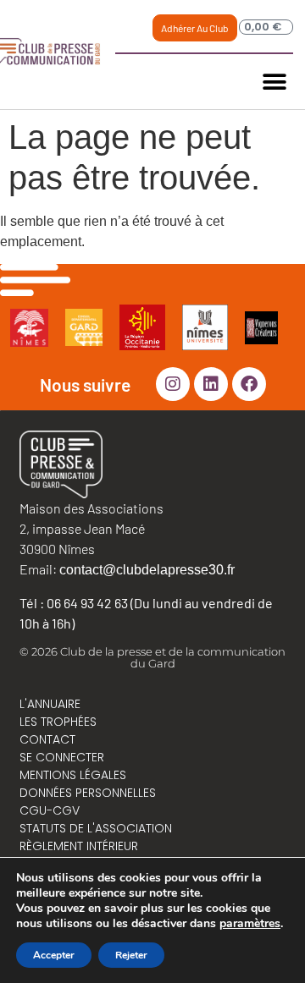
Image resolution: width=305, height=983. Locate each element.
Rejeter (131, 955)
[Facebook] (249, 384)
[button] (274, 82)
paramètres (249, 923)
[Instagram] (173, 384)
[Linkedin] (211, 384)
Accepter (54, 955)
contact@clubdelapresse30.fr (147, 570)
